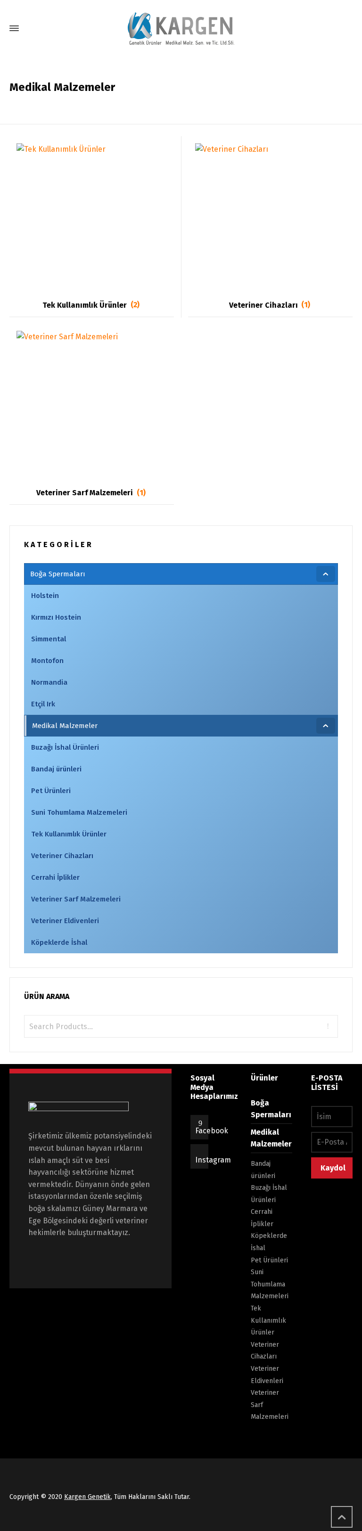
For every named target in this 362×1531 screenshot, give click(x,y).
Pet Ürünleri (269, 1260)
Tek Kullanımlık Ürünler (268, 1320)
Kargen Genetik (87, 1497)
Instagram (213, 1159)
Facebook (211, 1130)
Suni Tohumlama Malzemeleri (269, 1284)
